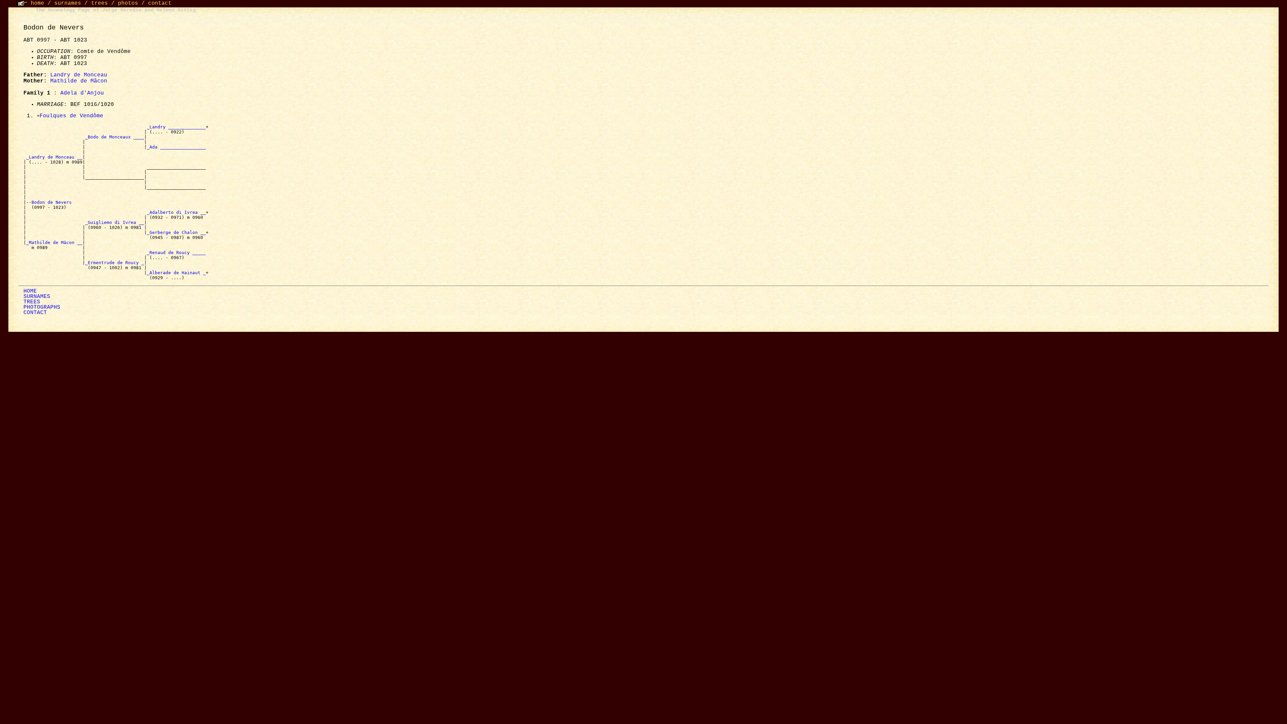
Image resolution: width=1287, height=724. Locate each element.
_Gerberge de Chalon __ (176, 232)
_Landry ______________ (176, 126)
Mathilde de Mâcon (78, 81)
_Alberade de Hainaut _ (176, 272)
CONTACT (35, 313)
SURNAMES (36, 297)
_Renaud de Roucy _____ (176, 252)
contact (160, 3)
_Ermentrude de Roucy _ (114, 262)
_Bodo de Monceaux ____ (114, 136)
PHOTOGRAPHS (41, 307)
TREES (31, 302)
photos (128, 3)
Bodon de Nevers (53, 202)
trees (99, 3)
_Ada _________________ (176, 146)
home (37, 3)
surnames (67, 3)
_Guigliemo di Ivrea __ (114, 222)
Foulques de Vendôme (71, 116)
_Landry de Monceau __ (54, 157)
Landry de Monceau (78, 75)
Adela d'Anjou (82, 93)
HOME (30, 291)
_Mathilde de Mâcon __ (54, 242)
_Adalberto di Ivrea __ (176, 212)
